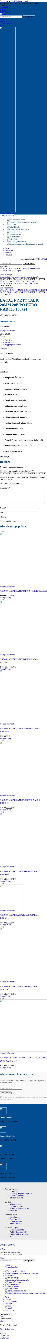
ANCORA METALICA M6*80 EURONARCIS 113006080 (23, 591)
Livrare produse (16, 1221)
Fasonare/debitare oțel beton (20, 1208)
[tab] (8, 340)
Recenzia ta (5, 488)
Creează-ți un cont (7, 1329)
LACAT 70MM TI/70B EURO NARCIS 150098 (19, 283)
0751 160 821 (41, 259)
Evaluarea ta (5, 484)
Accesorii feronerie (25, 277)
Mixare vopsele (15, 1204)
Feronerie (14, 277)
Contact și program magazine (21, 1193)
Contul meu (14, 1217)
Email (3, 512)
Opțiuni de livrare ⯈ (7, 321)
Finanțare (13, 1211)
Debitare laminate (16, 1206)
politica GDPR (42, 1097)
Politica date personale (18, 1232)
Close (2, 1258)
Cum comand (15, 1219)
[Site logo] (5, 14)
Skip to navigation (7, 1)
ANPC (12, 1236)
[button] (5, 598)
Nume (3, 508)
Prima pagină (5, 277)
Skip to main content (22, 1)
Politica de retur (16, 1223)
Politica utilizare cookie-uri (20, 1234)
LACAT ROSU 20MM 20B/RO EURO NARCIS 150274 (22, 292)
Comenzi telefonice (17, 1196)
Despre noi (14, 1191)
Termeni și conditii (17, 1230)
